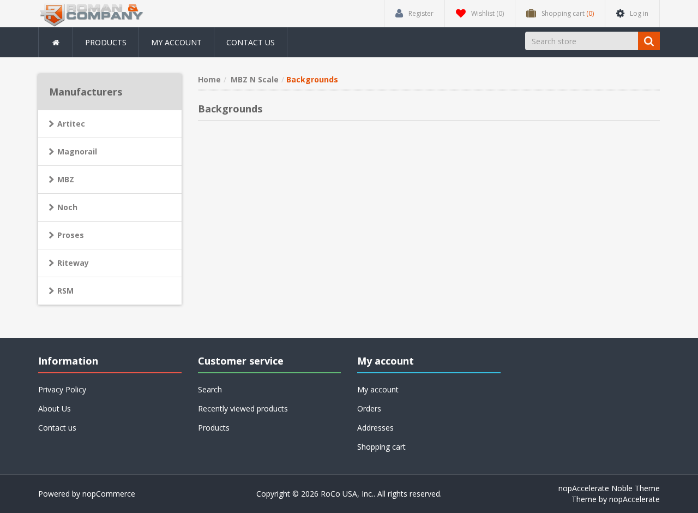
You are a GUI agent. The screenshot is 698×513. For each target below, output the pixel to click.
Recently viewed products (243, 408)
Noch (67, 207)
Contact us (250, 42)
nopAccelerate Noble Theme (609, 488)
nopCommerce (108, 493)
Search (210, 389)
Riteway (73, 263)
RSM (65, 290)
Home (209, 79)
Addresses (375, 427)
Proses (70, 235)
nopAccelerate (634, 499)
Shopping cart (381, 447)
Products (106, 42)
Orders (369, 408)
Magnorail (77, 151)
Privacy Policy (62, 389)
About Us (54, 408)
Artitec (71, 123)
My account (176, 42)
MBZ (65, 179)
